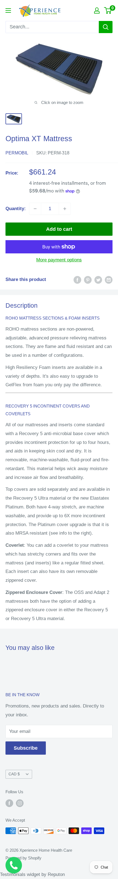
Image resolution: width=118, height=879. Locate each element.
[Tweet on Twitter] (98, 279)
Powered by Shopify (23, 858)
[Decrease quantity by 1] (35, 209)
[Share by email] (109, 279)
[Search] (106, 27)
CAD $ (14, 774)
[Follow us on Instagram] (20, 803)
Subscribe (26, 748)
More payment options (59, 259)
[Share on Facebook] (77, 279)
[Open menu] (8, 10)
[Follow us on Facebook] (9, 803)
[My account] (97, 10)
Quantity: (15, 208)
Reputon (56, 874)
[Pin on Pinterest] (88, 279)
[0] (108, 10)
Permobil (16, 153)
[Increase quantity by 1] (65, 209)
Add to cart (59, 229)
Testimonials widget (20, 874)
